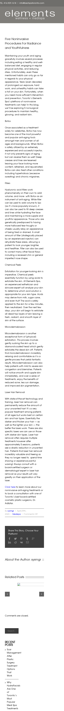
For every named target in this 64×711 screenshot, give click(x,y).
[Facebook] (9, 538)
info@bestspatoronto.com (32, 3)
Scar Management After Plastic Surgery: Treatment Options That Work (14, 663)
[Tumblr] (27, 538)
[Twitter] (15, 538)
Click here (10, 487)
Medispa (16, 514)
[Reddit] (15, 542)
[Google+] (33, 538)
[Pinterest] (21, 538)
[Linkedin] (9, 542)
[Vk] (21, 542)
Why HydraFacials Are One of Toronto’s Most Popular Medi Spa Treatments (13, 695)
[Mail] (27, 542)
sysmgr (11, 511)
